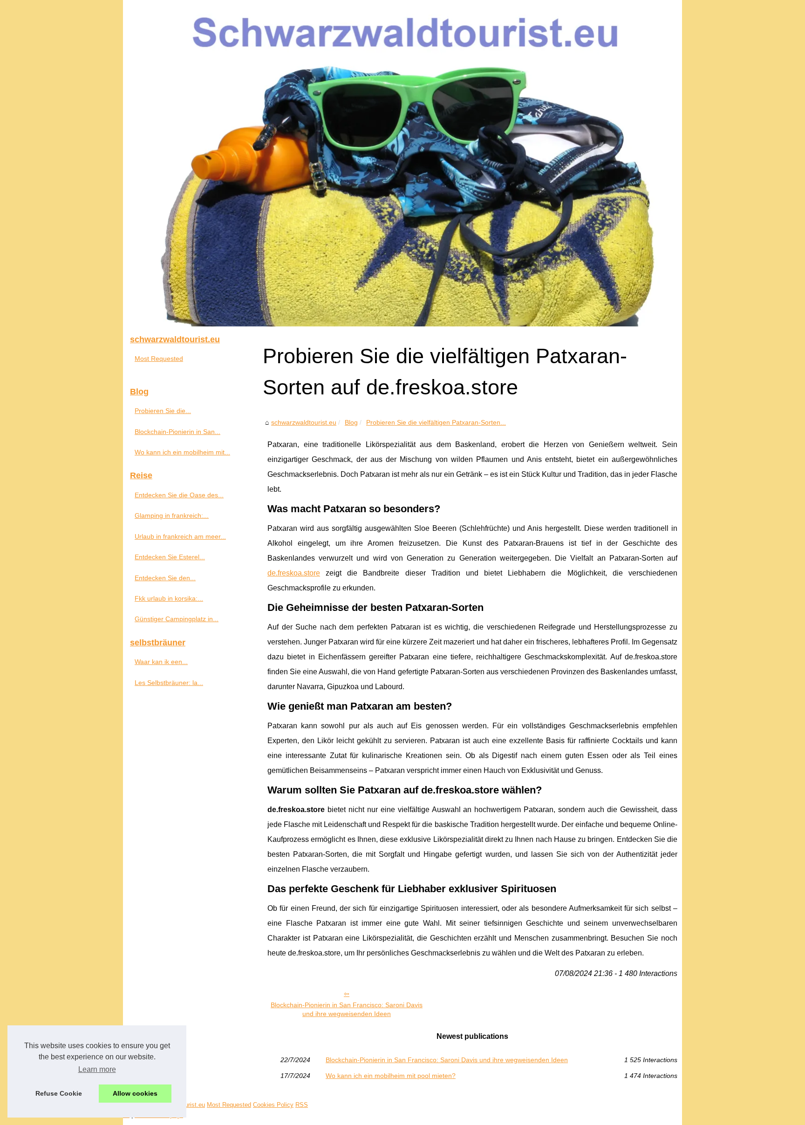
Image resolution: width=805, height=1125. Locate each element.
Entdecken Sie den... (165, 578)
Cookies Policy (273, 1104)
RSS (301, 1104)
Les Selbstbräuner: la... (169, 682)
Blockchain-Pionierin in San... (177, 431)
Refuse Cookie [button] (58, 1093)
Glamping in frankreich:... (172, 515)
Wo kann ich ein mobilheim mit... (182, 452)
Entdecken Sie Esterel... (170, 557)
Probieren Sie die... (163, 410)
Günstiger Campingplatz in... (176, 619)
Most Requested (159, 358)
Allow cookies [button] (135, 1093)
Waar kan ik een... (161, 661)
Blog (351, 422)
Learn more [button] (97, 1069)
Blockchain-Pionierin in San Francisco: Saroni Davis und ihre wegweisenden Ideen (347, 1009)
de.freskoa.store (293, 573)
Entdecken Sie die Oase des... (179, 495)
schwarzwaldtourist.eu (303, 422)
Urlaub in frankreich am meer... (180, 536)
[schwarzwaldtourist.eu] (402, 163)
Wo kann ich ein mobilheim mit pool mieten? (391, 1075)
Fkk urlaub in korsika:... (169, 598)
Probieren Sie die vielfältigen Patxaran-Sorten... (436, 422)
